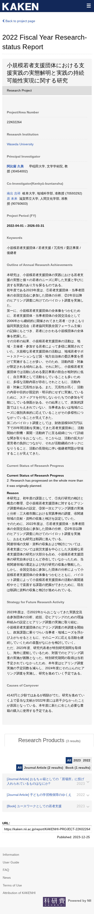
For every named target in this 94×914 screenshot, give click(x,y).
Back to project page (20, 21)
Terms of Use (12, 885)
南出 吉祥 (14, 193)
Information (11, 854)
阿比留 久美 (15, 166)
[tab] (49, 740)
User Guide (11, 862)
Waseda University (20, 144)
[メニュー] (88, 5)
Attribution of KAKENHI (19, 893)
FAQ (6, 870)
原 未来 (12, 198)
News (7, 877)
